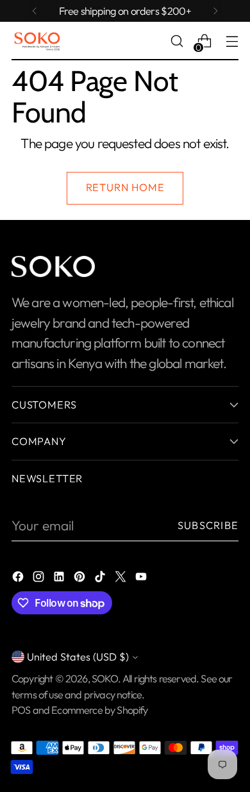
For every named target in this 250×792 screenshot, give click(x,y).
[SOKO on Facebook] (19, 578)
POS (21, 710)
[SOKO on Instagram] (39, 578)
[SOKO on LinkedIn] (60, 578)
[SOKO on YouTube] (142, 578)
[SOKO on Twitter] (121, 578)
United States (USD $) (78, 656)
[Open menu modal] (232, 41)
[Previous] (35, 11)
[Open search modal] (176, 41)
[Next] (215, 11)
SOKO (105, 678)
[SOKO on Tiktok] (101, 578)
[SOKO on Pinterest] (80, 578)
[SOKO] (37, 41)
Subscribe (208, 525)
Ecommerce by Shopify (99, 710)
